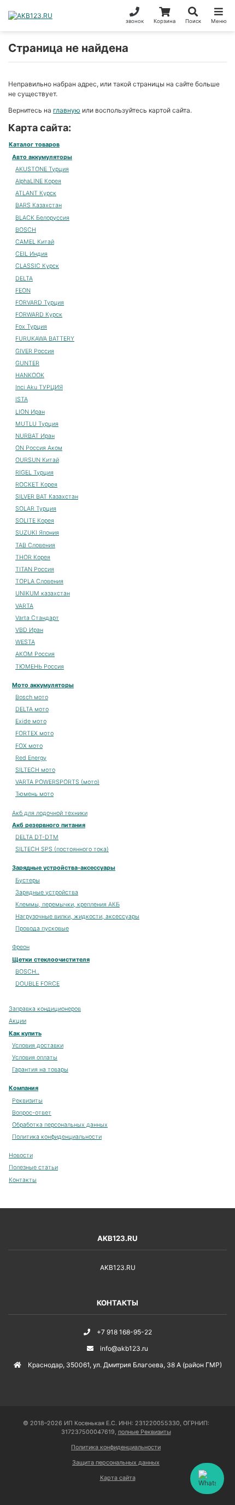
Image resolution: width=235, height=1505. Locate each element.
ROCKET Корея (36, 484)
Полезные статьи (33, 1167)
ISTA (21, 399)
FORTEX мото (34, 733)
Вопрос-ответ (31, 1112)
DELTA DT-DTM (36, 837)
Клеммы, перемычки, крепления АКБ (67, 904)
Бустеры (27, 880)
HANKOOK (29, 375)
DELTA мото (32, 709)
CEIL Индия (31, 253)
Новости (21, 1155)
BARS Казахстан (38, 205)
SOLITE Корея (34, 520)
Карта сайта (118, 1477)
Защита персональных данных (116, 1462)
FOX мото (29, 745)
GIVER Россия (34, 351)
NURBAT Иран (35, 436)
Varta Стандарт (37, 618)
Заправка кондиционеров (45, 1008)
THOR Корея (32, 557)
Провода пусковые (42, 928)
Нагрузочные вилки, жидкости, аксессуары (77, 916)
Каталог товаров (34, 144)
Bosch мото (31, 697)
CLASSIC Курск (37, 266)
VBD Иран (29, 630)
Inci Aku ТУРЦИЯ (39, 387)
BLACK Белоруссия (42, 217)
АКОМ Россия (35, 654)
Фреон (21, 947)
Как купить (25, 1033)
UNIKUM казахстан (42, 593)
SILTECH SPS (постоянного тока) (62, 849)
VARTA (24, 606)
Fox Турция (31, 326)
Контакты (23, 1180)
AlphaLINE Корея (38, 181)
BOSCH (25, 229)
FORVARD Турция (39, 302)
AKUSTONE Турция (42, 169)
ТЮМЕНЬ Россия (39, 666)
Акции (17, 1020)
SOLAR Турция (35, 508)
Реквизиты (27, 1100)
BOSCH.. (27, 971)
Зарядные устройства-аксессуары (63, 867)
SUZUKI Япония (37, 532)
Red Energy (30, 758)
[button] (193, 16)
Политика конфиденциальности (57, 1136)
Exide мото (30, 721)
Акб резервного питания (48, 825)
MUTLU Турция (36, 424)
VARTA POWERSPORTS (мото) (57, 782)
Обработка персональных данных (60, 1124)
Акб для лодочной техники (49, 813)
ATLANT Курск (35, 193)
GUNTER (27, 363)
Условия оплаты (34, 1057)
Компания (23, 1088)
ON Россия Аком (38, 448)
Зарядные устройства (46, 892)
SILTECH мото (35, 770)
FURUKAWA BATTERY (44, 338)
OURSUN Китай (37, 460)
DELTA (24, 278)
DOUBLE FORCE (37, 983)
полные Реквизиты (144, 1432)
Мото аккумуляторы (43, 685)
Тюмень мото (34, 794)
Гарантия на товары (40, 1069)
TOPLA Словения (39, 581)
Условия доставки (37, 1045)
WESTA (25, 642)
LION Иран (30, 411)
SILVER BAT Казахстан (46, 496)
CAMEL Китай (34, 241)
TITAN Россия (34, 569)
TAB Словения (35, 545)
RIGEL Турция (34, 472)
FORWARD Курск (38, 314)
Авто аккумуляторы (42, 157)
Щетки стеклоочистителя (51, 959)
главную (66, 110)
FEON (23, 290)
